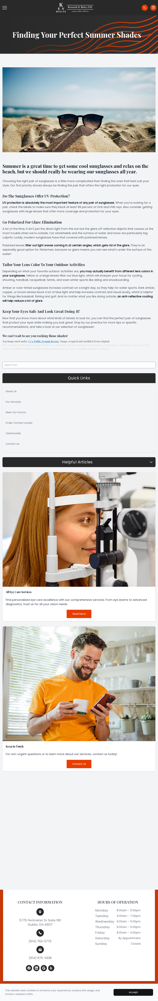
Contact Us (12, 444)
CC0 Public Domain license (43, 341)
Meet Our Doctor (16, 412)
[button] (5, 7)
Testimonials (13, 433)
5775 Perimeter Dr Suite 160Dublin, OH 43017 (40, 922)
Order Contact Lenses (19, 423)
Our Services (13, 402)
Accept (133, 992)
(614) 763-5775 (40, 941)
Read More (79, 614)
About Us (11, 391)
